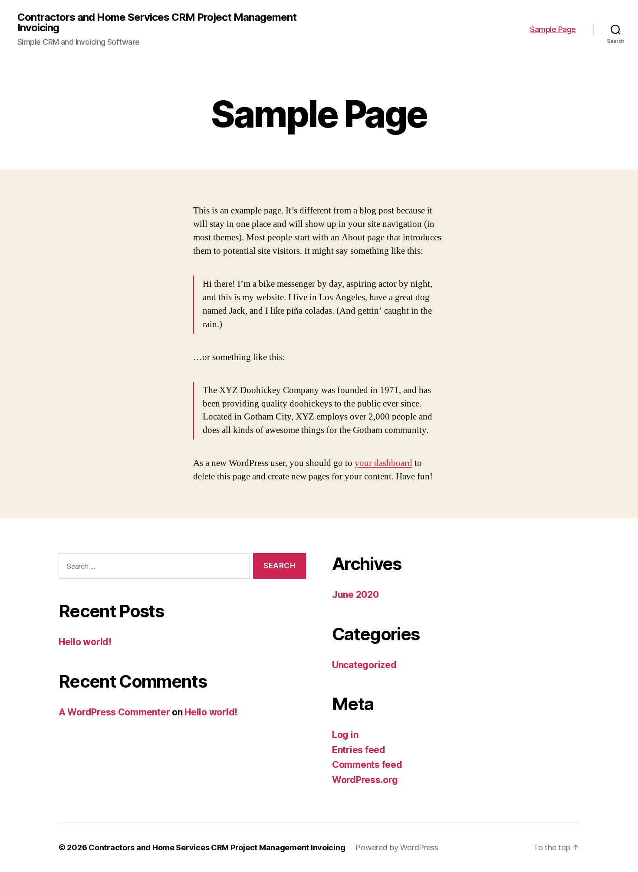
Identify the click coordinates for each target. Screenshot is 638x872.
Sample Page (553, 29)
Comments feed (367, 764)
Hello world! (85, 641)
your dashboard (383, 463)
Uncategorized (364, 664)
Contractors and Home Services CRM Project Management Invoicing (156, 22)
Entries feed (358, 749)
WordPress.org (365, 779)
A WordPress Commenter (114, 712)
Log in (345, 734)
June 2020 (355, 594)
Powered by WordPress (396, 847)
